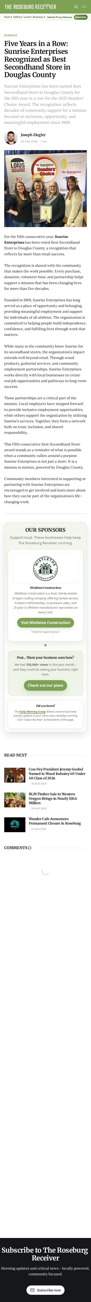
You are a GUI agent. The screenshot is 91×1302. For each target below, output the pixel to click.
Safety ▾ (17, 16)
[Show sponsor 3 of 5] (45, 645)
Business (10, 35)
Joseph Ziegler (33, 135)
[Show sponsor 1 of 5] (38, 645)
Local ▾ (28, 16)
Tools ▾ (8, 16)
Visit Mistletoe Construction (45, 622)
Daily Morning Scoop (32, 711)
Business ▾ (39, 16)
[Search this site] (76, 7)
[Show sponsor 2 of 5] (42, 645)
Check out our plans (45, 685)
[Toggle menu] (84, 7)
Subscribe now (49, 1290)
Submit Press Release (59, 17)
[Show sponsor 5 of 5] (53, 645)
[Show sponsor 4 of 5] (49, 645)
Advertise (80, 17)
